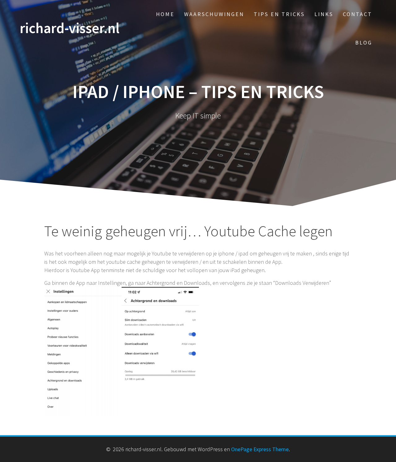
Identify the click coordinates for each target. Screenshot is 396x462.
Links (323, 14)
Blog (363, 42)
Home (165, 14)
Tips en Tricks (279, 14)
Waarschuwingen (214, 14)
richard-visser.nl (69, 28)
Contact (357, 14)
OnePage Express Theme (260, 449)
